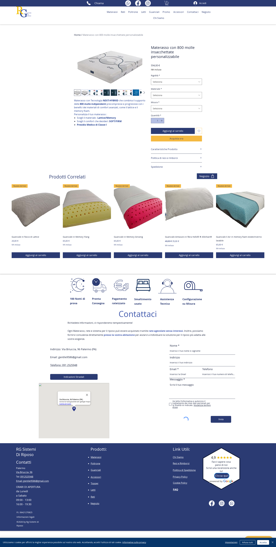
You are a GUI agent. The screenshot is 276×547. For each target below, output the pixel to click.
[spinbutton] (157, 120)
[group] (138, 221)
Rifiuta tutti (247, 542)
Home (77, 34)
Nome (174, 345)
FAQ (175, 489)
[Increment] (162, 120)
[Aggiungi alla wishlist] (199, 131)
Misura (155, 102)
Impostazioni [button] (231, 542)
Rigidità (155, 75)
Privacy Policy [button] (180, 476)
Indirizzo (175, 357)
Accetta (263, 542)
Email (173, 369)
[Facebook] (138, 3)
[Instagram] (148, 3)
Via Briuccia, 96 (24, 472)
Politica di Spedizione (184, 470)
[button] (166, 3)
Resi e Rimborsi (181, 463)
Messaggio (176, 379)
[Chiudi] (272, 542)
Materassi (96, 457)
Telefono (207, 369)
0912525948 (26, 476)
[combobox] (176, 82)
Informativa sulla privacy (134, 542)
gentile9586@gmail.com (72, 357)
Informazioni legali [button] (25, 517)
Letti (93, 489)
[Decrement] (153, 120)
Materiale (156, 89)
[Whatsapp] (128, 3)
